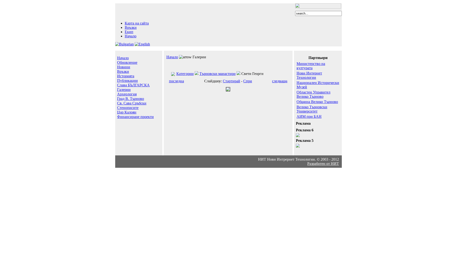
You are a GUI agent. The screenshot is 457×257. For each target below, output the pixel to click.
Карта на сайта (137, 23)
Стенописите (128, 108)
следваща (279, 81)
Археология (127, 94)
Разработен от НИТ (323, 164)
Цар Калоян (126, 112)
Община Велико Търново (317, 102)
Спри (247, 81)
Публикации (127, 81)
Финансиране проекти (135, 117)
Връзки (131, 27)
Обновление (127, 62)
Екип (129, 32)
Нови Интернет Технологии (309, 75)
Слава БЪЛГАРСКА (133, 85)
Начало (130, 36)
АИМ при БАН (309, 116)
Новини (123, 67)
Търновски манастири (217, 74)
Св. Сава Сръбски (131, 103)
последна (176, 81)
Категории (185, 74)
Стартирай (231, 81)
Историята (125, 76)
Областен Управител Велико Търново (313, 94)
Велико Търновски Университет (312, 109)
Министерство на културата (311, 66)
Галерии (124, 90)
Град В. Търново (130, 99)
